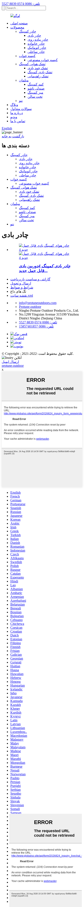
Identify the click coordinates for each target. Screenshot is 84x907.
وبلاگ (14, 105)
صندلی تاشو (36, 88)
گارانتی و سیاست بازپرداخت (30, 279)
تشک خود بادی (38, 68)
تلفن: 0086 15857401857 (36, 326)
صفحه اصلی (19, 23)
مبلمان (24, 80)
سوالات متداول (21, 109)
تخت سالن (35, 96)
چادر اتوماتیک (37, 48)
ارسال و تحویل (20, 283)
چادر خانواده (36, 43)
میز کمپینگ (35, 92)
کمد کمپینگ (36, 84)
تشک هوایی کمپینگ (32, 64)
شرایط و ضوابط (21, 287)
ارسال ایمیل (10, 362)
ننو (21, 100)
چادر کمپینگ (27, 31)
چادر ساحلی (36, 52)
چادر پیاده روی (38, 39)
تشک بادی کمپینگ (40, 72)
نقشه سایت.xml (21, 295)
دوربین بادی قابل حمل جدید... (44, 268)
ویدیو (13, 117)
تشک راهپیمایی (38, 76)
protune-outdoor (13, 365)
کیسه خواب (27, 56)
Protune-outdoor (30, 306)
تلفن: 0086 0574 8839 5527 (21, 4)
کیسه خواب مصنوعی (43, 60)
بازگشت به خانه (13, 136)
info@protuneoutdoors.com (37, 303)
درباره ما (16, 113)
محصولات (17, 27)
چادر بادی (34, 35)
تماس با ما (17, 121)
